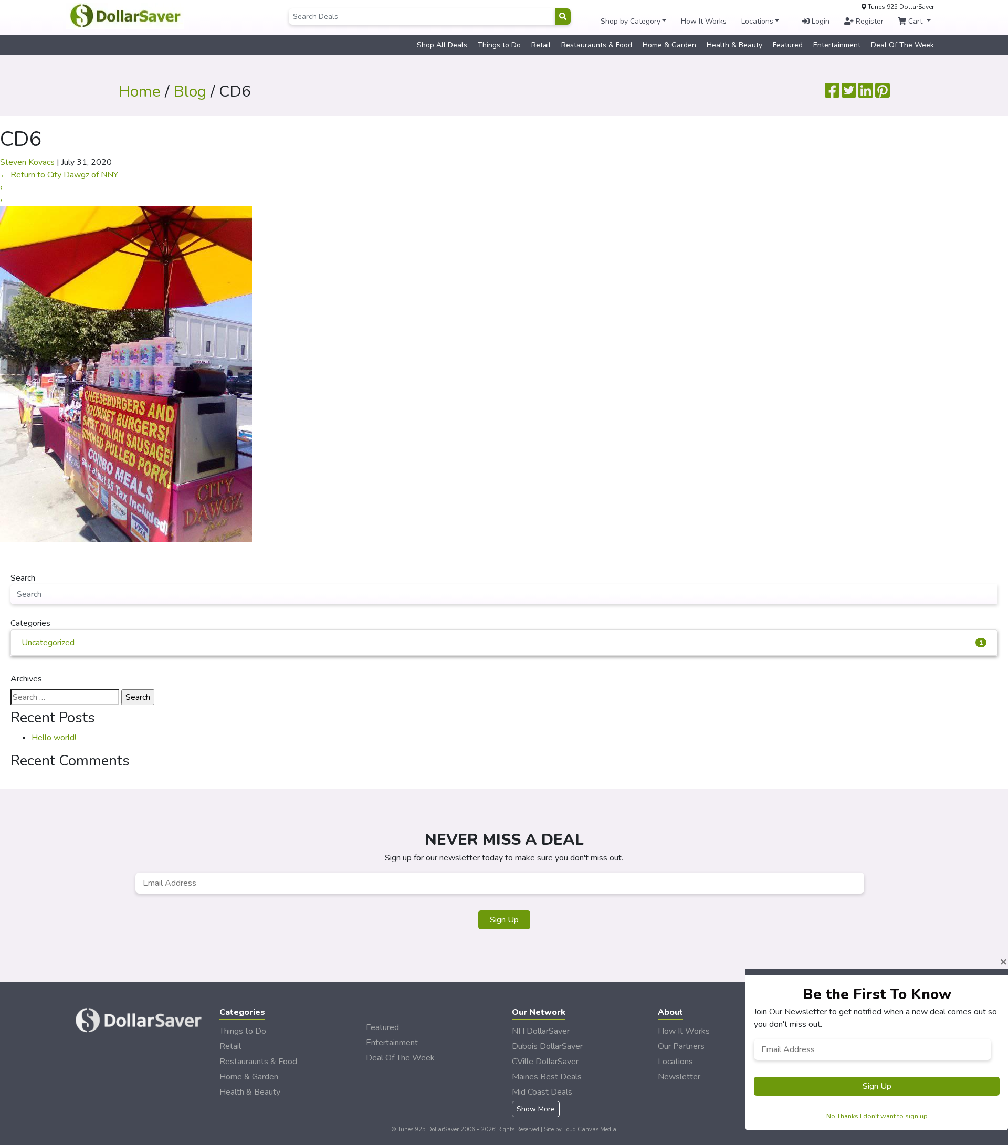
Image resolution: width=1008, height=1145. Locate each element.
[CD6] (126, 374)
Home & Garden (669, 45)
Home (139, 91)
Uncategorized (502, 642)
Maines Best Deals (547, 1077)
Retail (541, 45)
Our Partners (681, 1046)
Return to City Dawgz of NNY (59, 175)
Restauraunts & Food (596, 45)
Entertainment (836, 45)
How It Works (704, 21)
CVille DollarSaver (545, 1061)
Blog (189, 91)
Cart (915, 21)
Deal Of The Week (902, 45)
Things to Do (499, 45)
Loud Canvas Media (589, 1129)
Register (869, 21)
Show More (536, 1109)
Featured (788, 45)
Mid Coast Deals (542, 1092)
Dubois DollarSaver (547, 1046)
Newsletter (679, 1077)
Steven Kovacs (27, 162)
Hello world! (54, 737)
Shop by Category (630, 21)
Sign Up (504, 920)
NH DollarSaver (541, 1031)
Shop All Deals (442, 45)
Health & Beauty (734, 45)
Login (820, 21)
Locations (757, 21)
